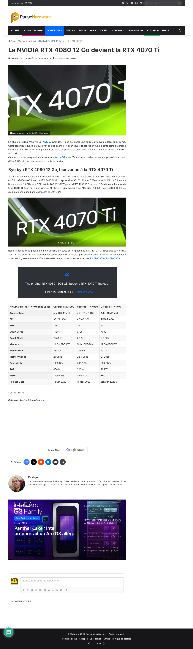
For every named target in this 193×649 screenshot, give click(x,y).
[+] (65, 590)
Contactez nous (69, 639)
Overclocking (98, 30)
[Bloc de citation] (49, 590)
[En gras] (23, 590)
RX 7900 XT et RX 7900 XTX (105, 258)
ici (44, 400)
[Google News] (75, 450)
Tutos (82, 30)
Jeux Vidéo (134, 30)
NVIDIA (47, 141)
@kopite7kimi (60, 157)
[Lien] (57, 590)
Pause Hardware (116, 634)
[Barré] (36, 590)
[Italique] (28, 590)
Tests (69, 30)
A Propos (83, 639)
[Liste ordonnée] (40, 590)
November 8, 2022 (83, 291)
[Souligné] (32, 590)
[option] (67, 530)
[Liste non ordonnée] (45, 590)
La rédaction (95, 639)
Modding (117, 30)
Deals (165, 30)
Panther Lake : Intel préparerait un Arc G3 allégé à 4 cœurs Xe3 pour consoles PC (45, 530)
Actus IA (151, 30)
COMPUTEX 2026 (33, 30)
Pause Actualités (27, 41)
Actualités (53, 30)
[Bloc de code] (53, 590)
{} (61, 590)
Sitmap (107, 639)
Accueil (15, 30)
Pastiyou (14, 58)
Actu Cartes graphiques (27, 518)
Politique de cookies (121, 639)
